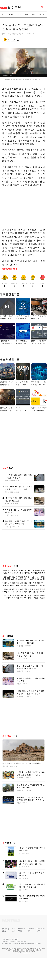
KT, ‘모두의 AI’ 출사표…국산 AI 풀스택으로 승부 (7, 317)
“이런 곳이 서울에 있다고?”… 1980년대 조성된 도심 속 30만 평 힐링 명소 (31, 774)
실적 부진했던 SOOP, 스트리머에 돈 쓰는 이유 (22, 342)
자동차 (7, 504)
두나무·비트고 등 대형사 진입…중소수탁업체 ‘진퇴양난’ (38, 317)
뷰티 (20, 14)
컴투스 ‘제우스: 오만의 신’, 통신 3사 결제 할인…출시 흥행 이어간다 (7, 409)
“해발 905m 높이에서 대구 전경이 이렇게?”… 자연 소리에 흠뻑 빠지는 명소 (18, 489)
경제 (34, 14)
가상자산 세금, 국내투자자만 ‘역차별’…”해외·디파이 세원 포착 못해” (23, 409)
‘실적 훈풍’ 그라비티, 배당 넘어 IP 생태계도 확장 (23, 317)
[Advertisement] (23, 207)
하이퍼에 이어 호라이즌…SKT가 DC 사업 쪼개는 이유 (39, 383)
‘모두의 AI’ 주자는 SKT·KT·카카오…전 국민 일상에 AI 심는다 (39, 409)
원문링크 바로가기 (10, 269)
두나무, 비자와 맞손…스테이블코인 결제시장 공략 (23, 383)
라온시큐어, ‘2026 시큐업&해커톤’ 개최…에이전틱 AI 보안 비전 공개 (7, 342)
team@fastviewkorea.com (34, 943)
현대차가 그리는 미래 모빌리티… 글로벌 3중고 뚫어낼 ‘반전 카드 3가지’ (31, 800)
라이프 (41, 14)
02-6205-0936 (8, 943)
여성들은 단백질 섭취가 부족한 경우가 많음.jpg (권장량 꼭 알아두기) (32, 863)
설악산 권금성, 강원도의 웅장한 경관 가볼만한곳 (21, 763)
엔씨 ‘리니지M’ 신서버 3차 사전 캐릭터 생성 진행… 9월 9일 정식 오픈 (6, 383)
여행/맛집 (11, 14)
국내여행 (8, 480)
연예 (27, 14)
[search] (42, 7)
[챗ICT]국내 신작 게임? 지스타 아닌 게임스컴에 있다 (38, 342)
